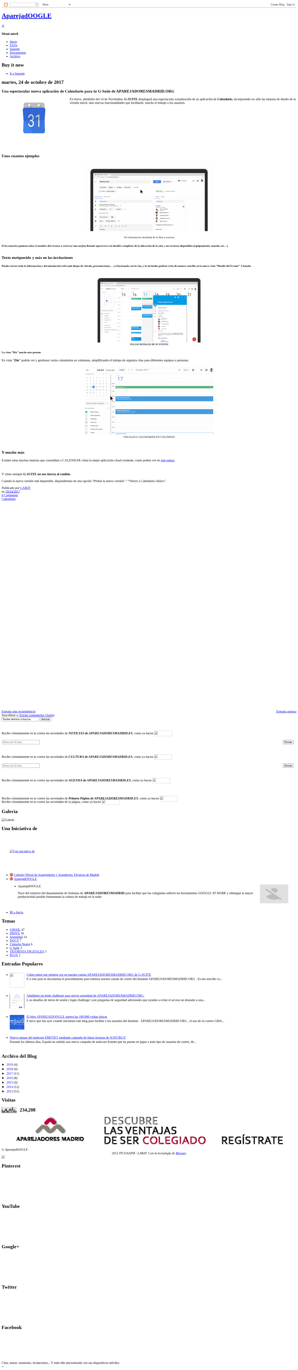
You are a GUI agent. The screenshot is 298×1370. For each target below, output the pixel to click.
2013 (9, 1091)
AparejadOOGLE (26, 15)
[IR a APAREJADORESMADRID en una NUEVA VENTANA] (149, 1130)
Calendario (9, 499)
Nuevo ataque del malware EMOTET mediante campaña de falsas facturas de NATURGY (68, 1037)
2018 (9, 1069)
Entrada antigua (286, 711)
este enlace (168, 460)
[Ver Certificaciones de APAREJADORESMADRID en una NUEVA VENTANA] (3, 1157)
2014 (9, 1087)
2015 (9, 1082)
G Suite (14, 948)
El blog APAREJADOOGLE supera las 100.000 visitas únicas (67, 1016)
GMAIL (15, 929)
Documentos (18, 52)
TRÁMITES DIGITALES (27, 951)
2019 (9, 1064)
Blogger (181, 1153)
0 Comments (10, 495)
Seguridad (16, 937)
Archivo (15, 56)
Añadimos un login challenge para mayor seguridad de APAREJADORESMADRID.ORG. (85, 995)
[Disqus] (149, 553)
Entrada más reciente (15, 711)
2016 (9, 1078)
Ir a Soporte (17, 73)
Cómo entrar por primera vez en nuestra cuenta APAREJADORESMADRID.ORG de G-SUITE (89, 974)
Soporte (15, 49)
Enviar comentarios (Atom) (36, 715)
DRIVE (15, 933)
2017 (9, 1073)
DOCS (14, 940)
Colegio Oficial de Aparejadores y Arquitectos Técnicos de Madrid (56, 875)
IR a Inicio (16, 912)
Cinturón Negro (20, 944)
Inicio (13, 41)
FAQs (13, 45)
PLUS (14, 955)
